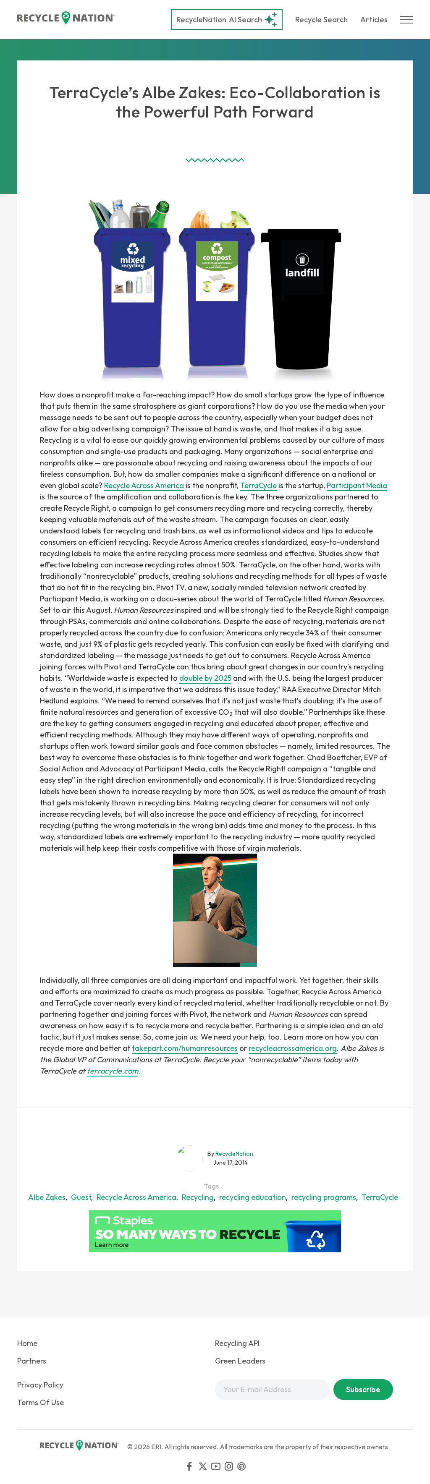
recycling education (252, 1197)
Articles (374, 19)
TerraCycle (258, 485)
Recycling (198, 1197)
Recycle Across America (144, 485)
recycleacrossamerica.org (293, 1048)
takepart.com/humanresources (185, 1048)
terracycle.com (112, 1071)
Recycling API (237, 1343)
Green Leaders (240, 1361)
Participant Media (357, 485)
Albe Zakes (47, 1197)
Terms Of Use (40, 1402)
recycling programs (323, 1197)
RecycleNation (201, 19)
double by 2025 (205, 678)
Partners (31, 1361)
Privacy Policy (40, 1385)
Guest (81, 1197)
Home (27, 1343)
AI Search (219, 19)
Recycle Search (321, 19)
